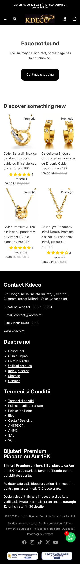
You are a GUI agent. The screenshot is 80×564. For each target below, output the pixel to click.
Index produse (18, 371)
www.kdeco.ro (14, 331)
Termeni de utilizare (18, 528)
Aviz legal (68, 528)
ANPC (12, 430)
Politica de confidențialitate (55, 523)
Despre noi (16, 351)
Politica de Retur (20, 410)
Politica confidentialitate (25, 405)
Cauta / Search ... (21, 420)
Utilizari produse (20, 366)
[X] (47, 542)
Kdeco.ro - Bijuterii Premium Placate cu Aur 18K (45, 516)
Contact (14, 381)
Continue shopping (40, 74)
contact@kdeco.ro (27, 315)
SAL (11, 435)
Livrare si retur (18, 361)
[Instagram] (32, 542)
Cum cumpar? (18, 356)
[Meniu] (5, 19)
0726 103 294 (42, 307)
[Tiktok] (40, 542)
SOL (11, 440)
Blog (11, 415)
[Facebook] (24, 542)
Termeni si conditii (21, 401)
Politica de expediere (46, 528)
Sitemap (14, 376)
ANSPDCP (15, 425)
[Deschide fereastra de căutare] (15, 19)
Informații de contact (40, 534)
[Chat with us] (71, 537)
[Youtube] (55, 542)
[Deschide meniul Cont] (65, 19)
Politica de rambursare (22, 523)
